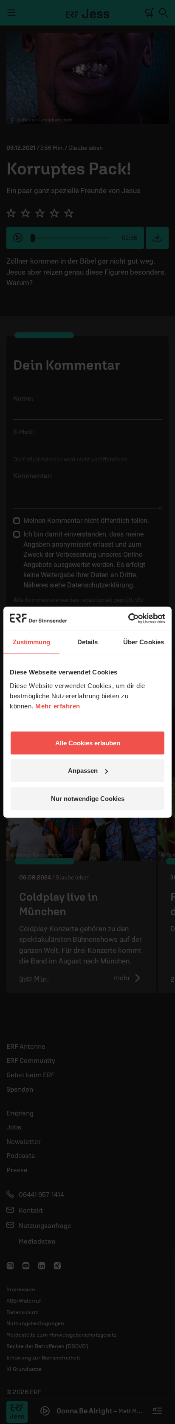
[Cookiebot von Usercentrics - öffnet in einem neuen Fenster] (128, 618)
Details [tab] (87, 642)
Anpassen (83, 770)
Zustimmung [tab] (32, 642)
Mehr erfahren (57, 705)
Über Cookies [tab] (143, 642)
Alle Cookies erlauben (87, 742)
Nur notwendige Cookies (87, 798)
